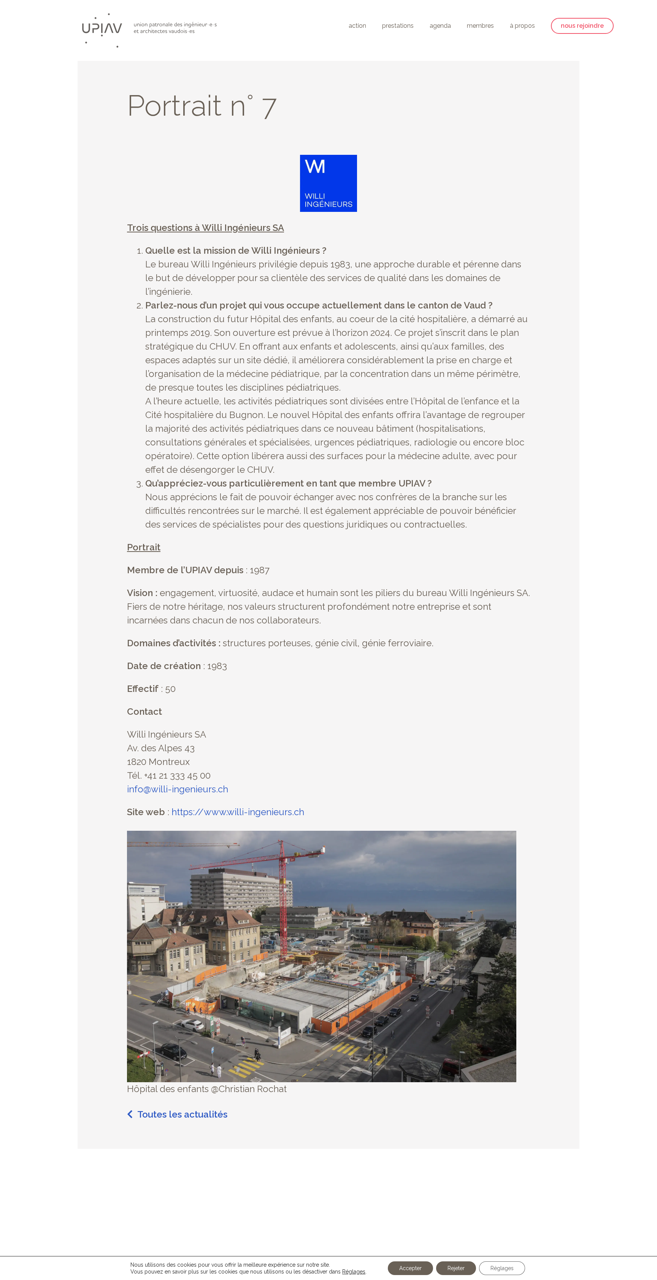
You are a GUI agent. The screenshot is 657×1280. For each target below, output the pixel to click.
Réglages (353, 1272)
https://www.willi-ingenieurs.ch (236, 811)
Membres (480, 25)
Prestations (398, 25)
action (357, 25)
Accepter (410, 1268)
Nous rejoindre (582, 25)
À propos (522, 25)
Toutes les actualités (182, 1114)
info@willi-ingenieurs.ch (177, 789)
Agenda (440, 25)
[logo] (149, 30)
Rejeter (456, 1268)
